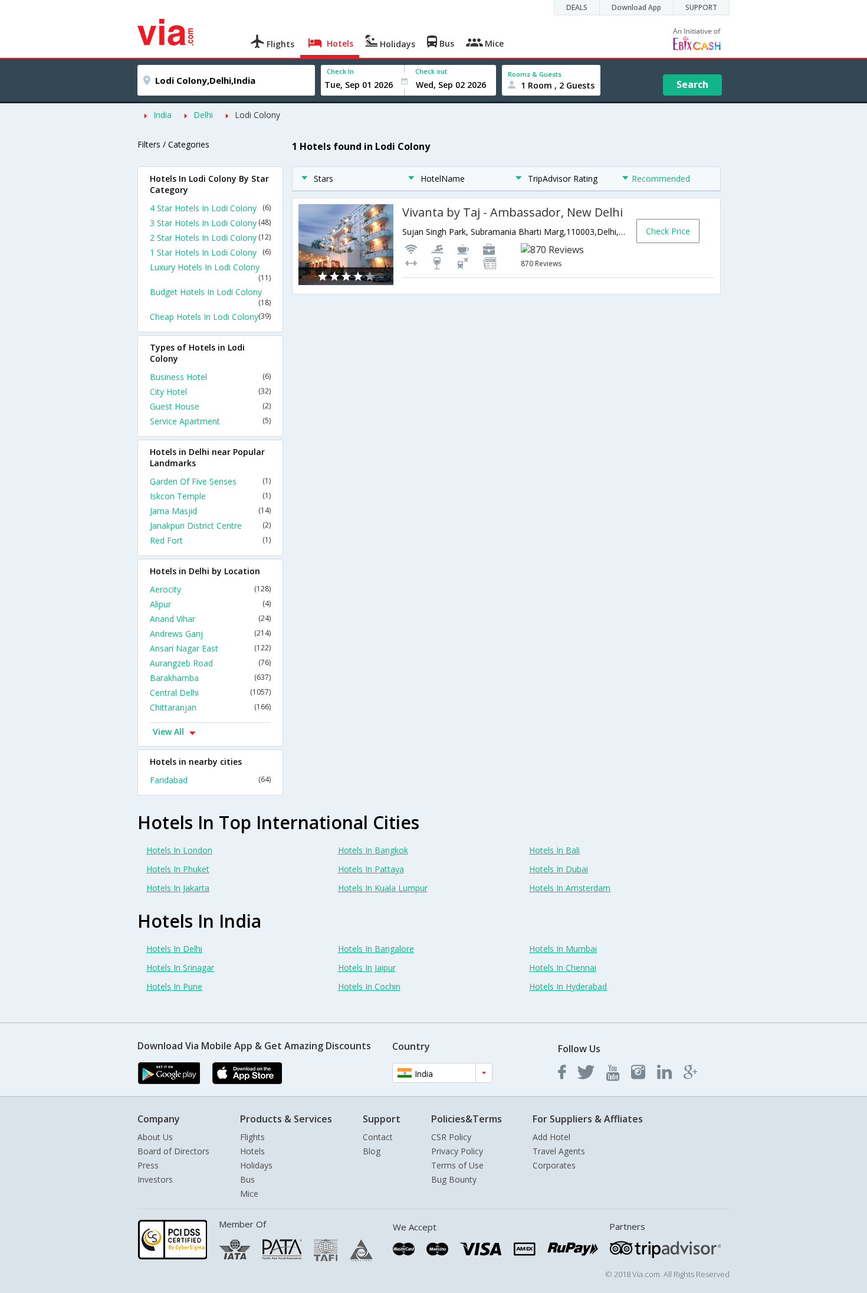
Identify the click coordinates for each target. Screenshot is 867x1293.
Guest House (210, 406)
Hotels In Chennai (562, 967)
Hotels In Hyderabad (568, 986)
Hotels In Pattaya (371, 869)
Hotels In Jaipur (367, 967)
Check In (340, 71)
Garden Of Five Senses (210, 481)
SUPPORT (701, 7)
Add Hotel (551, 1137)
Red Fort (210, 540)
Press (148, 1165)
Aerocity (210, 589)
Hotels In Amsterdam (569, 887)
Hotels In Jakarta (177, 887)
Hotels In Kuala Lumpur (383, 887)
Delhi (203, 114)
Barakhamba (210, 677)
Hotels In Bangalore (376, 948)
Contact (378, 1137)
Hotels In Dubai (558, 869)
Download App (636, 7)
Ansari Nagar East (210, 648)
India (162, 114)
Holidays (256, 1165)
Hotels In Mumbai (563, 948)
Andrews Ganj (210, 633)
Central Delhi (210, 692)
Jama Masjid (210, 510)
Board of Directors (173, 1151)
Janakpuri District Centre (210, 525)
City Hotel (210, 391)
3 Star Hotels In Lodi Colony (210, 222)
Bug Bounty (454, 1179)
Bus (247, 1179)
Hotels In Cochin (369, 986)
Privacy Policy (457, 1151)
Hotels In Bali (554, 850)
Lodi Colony (257, 114)
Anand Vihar (210, 618)
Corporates (554, 1165)
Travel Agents (559, 1151)
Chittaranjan (210, 707)
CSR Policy (451, 1137)
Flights (252, 1137)
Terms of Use (457, 1165)
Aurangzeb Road (210, 663)
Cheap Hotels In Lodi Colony (210, 316)
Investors (155, 1179)
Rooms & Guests (534, 74)
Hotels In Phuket (177, 869)
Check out (431, 71)
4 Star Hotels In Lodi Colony (210, 208)
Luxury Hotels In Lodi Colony (210, 272)
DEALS (576, 7)
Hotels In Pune (174, 986)
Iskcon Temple (210, 496)
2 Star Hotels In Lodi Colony (210, 237)
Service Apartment (210, 421)
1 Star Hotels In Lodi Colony (210, 252)
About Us (155, 1137)
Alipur (210, 604)
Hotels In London (179, 850)
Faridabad (210, 779)
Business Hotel (210, 376)
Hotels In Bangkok (373, 850)
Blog (371, 1151)
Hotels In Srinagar (180, 967)
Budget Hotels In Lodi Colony (210, 296)
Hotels (252, 1151)
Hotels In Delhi (174, 948)
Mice (249, 1193)
